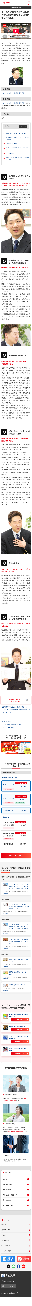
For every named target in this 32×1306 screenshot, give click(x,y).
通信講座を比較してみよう (17, 985)
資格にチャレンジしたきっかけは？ (16, 133)
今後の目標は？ (10, 153)
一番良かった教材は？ (12, 143)
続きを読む (5, 893)
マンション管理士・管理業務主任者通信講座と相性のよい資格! (18, 941)
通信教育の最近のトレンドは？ (17, 973)
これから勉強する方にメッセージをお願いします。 (17, 158)
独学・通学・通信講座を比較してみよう (18, 960)
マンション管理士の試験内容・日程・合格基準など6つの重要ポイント (19, 906)
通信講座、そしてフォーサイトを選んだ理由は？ (17, 138)
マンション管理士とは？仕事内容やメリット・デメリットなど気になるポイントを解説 (18, 886)
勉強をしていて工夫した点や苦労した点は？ (17, 148)
